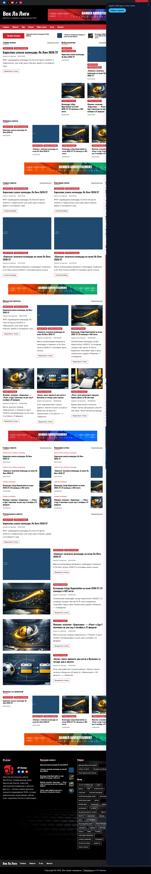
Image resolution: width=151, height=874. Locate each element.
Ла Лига (93, 808)
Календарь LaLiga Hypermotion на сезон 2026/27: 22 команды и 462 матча (105, 36)
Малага (81, 816)
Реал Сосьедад (101, 824)
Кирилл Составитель (9, 56)
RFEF (88, 789)
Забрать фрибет (117, 10)
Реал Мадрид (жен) (85, 824)
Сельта (81, 831)
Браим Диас (82, 804)
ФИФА (89, 831)
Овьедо (102, 816)
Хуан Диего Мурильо (86, 835)
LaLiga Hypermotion (85, 785)
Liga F (99, 785)
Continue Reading (10, 211)
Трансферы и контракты (79, 391)
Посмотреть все (53, 42)
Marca (80, 789)
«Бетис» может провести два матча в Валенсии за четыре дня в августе (51, 396)
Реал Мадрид (90, 820)
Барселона (104, 796)
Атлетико (81, 792)
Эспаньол (99, 839)
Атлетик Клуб (98, 789)
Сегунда (102, 828)
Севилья (93, 828)
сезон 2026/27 (83, 847)
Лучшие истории (13, 35)
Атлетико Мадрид (95, 792)
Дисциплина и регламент (87, 765)
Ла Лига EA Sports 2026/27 (87, 812)
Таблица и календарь (21, 48)
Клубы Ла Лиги (8, 48)
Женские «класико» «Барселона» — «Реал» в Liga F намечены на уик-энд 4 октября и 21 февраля (98, 108)
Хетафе (97, 831)
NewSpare (88, 870)
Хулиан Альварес (84, 839)
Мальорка (91, 816)
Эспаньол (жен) (84, 843)
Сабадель (82, 828)
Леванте (104, 812)
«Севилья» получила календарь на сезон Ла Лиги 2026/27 (74, 35)
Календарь (82, 808)
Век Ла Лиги (16, 13)
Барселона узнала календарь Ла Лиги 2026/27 (37, 35)
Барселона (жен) (84, 800)
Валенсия (94, 804)
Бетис (97, 800)
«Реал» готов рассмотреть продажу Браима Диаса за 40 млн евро (85, 396)
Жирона (105, 804)
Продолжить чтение (11, 71)
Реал (80, 820)
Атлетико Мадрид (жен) (87, 796)
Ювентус (97, 843)
